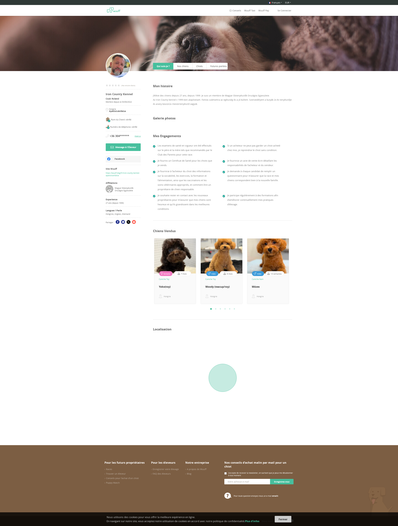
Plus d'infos (252, 521)
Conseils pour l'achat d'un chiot (122, 478)
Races (109, 469)
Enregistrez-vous (281, 481)
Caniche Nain (257, 279)
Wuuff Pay (263, 10)
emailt (275, 496)
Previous (150, 271)
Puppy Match (113, 482)
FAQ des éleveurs (162, 473)
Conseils (236, 10)
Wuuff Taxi (249, 10)
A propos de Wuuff (196, 469)
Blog (189, 473)
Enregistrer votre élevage (166, 469)
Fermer (283, 519)
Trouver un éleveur (116, 473)
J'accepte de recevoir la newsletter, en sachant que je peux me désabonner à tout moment (260, 474)
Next (294, 271)
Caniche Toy (164, 279)
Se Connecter (284, 10)
